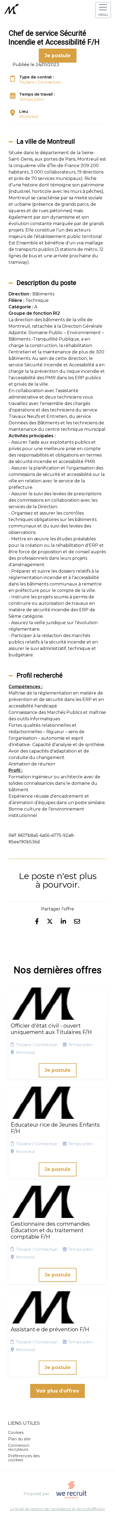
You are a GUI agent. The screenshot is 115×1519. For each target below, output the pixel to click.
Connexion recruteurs (18, 1447)
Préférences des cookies (24, 1457)
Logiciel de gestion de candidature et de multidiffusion (57, 1509)
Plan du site (19, 1439)
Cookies (16, 1432)
